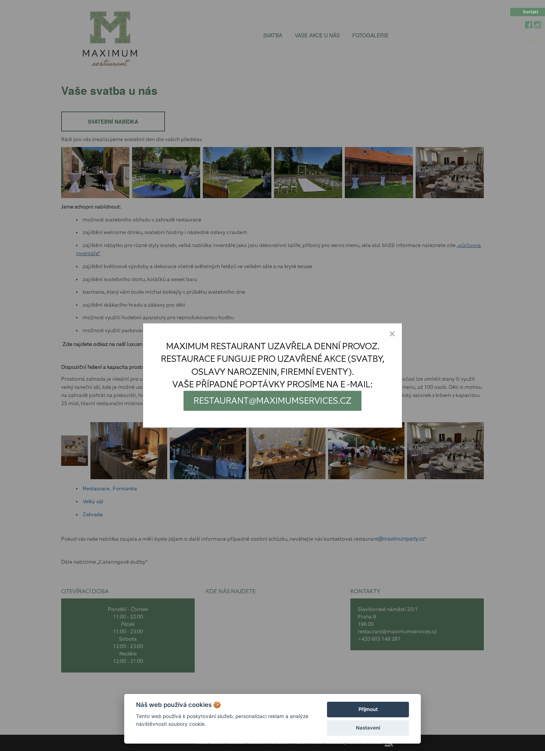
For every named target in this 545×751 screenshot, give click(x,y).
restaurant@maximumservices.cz (272, 401)
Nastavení (368, 728)
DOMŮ (533, 41)
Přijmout (368, 709)
